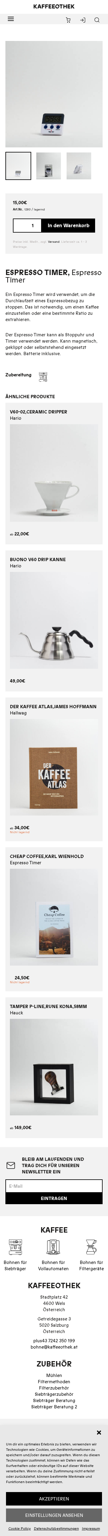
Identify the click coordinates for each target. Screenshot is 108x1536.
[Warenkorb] (68, 20)
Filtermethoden (54, 1381)
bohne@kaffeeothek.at (54, 1347)
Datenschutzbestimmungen (56, 1528)
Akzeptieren (54, 1499)
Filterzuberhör (54, 1388)
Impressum (91, 1528)
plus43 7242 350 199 (54, 1340)
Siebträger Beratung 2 (54, 1407)
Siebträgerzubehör (54, 1394)
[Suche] (97, 20)
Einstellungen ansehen (54, 1515)
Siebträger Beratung (54, 1400)
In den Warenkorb (68, 225)
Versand (53, 241)
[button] (99, 1433)
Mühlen (54, 1375)
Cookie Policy (19, 1528)
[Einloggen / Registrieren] (83, 20)
